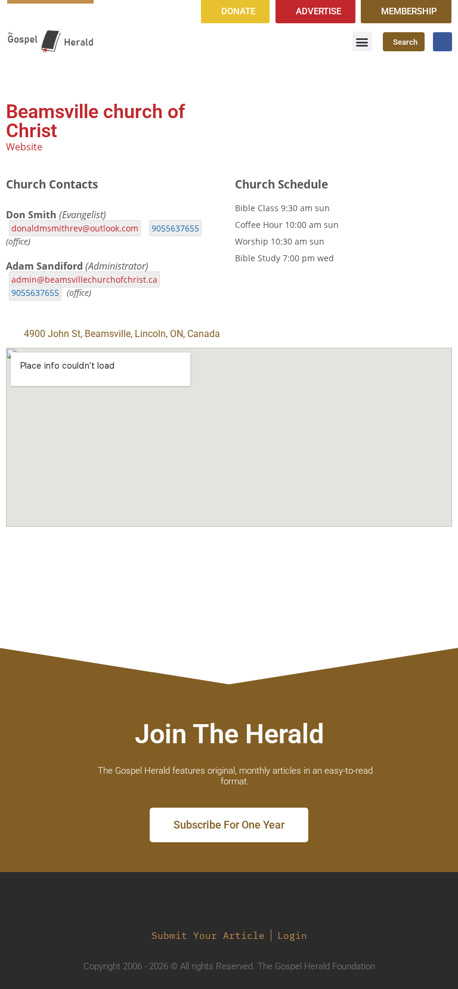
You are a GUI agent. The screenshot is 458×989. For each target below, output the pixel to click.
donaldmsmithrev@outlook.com (74, 228)
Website (24, 146)
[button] (362, 41)
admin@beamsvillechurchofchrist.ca (84, 279)
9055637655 (175, 228)
